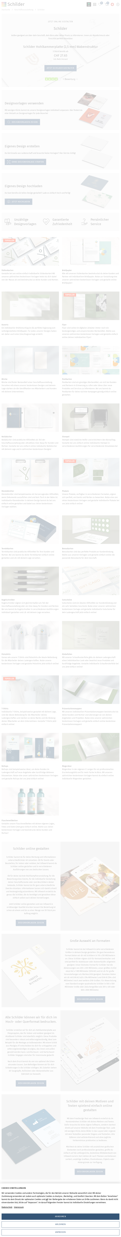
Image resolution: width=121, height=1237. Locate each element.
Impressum (19, 1207)
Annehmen (60, 1216)
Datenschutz (7, 1207)
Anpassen (60, 1232)
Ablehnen (60, 1224)
